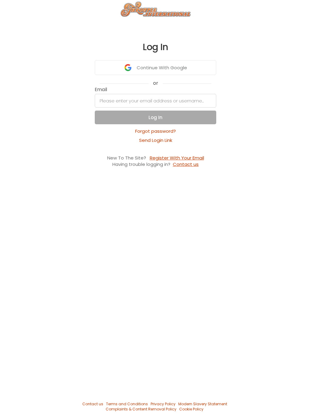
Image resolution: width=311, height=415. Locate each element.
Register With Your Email (177, 158)
